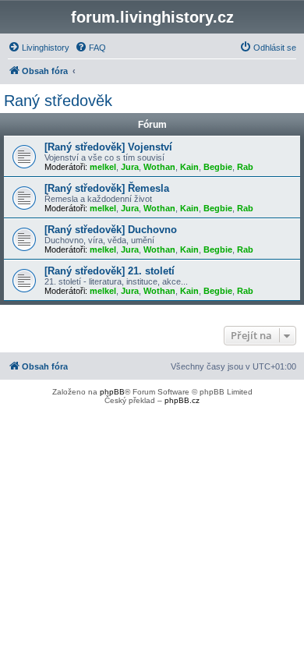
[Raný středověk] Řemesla (106, 188)
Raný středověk (58, 100)
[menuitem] (38, 47)
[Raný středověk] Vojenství (108, 147)
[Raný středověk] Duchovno (110, 229)
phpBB (112, 391)
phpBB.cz (182, 400)
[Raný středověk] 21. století (109, 271)
